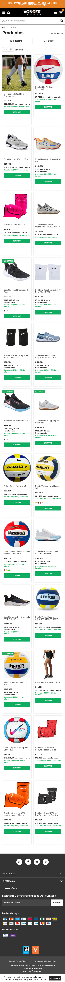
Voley (6, 49)
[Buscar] (61, 20)
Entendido (55, 978)
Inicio (4, 28)
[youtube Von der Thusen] (37, 862)
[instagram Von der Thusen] (19, 862)
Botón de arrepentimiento (33, 968)
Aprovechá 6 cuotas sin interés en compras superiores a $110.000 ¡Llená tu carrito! (32, 4)
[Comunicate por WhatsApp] (8, 12)
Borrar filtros (20, 50)
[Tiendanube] (32, 971)
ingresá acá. (50, 965)
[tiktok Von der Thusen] (46, 862)
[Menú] (4, 12)
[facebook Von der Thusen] (28, 862)
